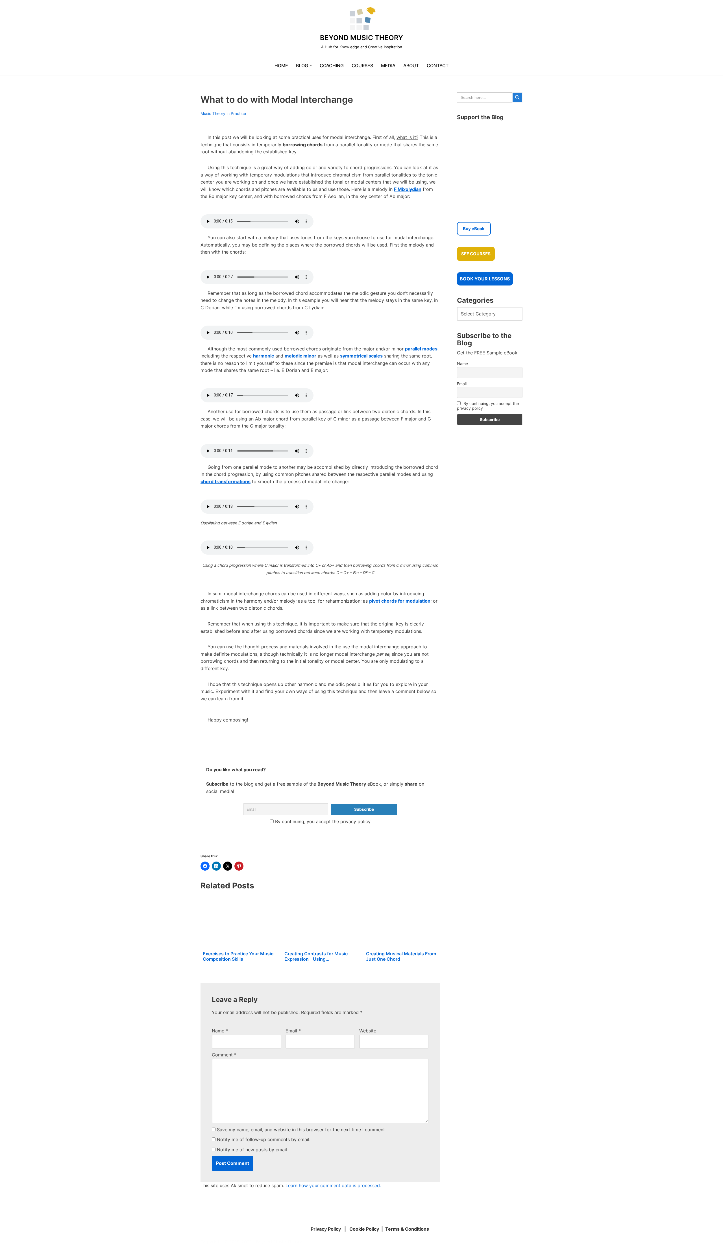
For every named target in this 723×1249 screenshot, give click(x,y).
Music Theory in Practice (223, 113)
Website (367, 1031)
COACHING (332, 65)
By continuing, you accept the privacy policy (322, 821)
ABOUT (411, 65)
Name (220, 1031)
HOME (281, 65)
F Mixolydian (407, 189)
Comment (224, 1055)
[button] (311, 65)
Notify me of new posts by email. (252, 1149)
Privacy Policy (326, 1229)
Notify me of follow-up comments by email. (263, 1139)
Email (293, 1031)
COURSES (362, 65)
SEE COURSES (476, 253)
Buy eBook (474, 228)
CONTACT (437, 65)
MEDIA (388, 65)
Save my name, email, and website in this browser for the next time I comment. (301, 1129)
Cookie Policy (364, 1229)
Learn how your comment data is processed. (333, 1185)
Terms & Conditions (407, 1229)
